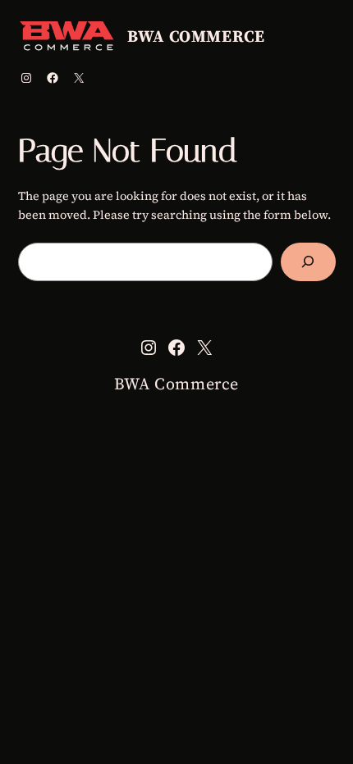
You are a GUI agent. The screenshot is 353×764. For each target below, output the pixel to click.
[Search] (308, 262)
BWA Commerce (195, 36)
